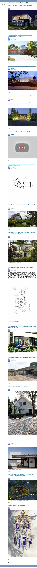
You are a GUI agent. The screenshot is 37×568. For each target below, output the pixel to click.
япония (13, 469)
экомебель (15, 262)
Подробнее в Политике (22, 2)
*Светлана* (12, 38)
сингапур (11, 500)
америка (13, 262)
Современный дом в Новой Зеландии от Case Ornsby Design (20, 267)
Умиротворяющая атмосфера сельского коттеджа (18, 386)
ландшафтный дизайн (11, 227)
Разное (9, 506)
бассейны (18, 500)
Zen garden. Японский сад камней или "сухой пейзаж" (19, 131)
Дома (8, 37)
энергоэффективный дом (18, 227)
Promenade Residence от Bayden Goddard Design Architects (20, 5)
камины (10, 352)
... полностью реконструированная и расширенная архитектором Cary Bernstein (20, 238)
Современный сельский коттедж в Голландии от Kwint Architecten (22, 357)
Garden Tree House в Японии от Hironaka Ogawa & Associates (20, 440)
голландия (15, 227)
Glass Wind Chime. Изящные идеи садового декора (18, 505)
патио (13, 321)
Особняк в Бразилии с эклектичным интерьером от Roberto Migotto (22, 66)
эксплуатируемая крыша (26, 500)
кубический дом (10, 262)
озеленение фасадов (21, 500)
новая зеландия (11, 321)
